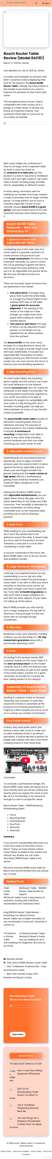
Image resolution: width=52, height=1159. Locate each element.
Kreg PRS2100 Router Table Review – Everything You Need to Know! (22, 914)
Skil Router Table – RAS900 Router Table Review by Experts (33, 891)
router (37, 962)
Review (29, 962)
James (40, 70)
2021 (9, 962)
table (44, 962)
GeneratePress (26, 1145)
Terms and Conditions (21, 1151)
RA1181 (22, 962)
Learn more (17, 1034)
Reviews (11, 959)
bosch (15, 962)
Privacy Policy (6, 1151)
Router (19, 959)
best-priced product (19, 663)
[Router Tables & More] (14, 3)
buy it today (10, 873)
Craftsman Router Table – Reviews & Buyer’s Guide (33, 935)
